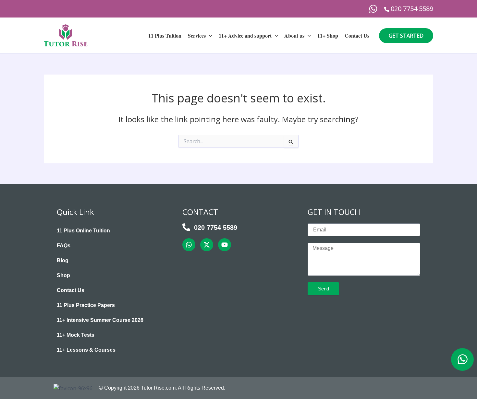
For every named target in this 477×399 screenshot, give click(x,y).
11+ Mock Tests (75, 335)
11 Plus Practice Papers (86, 305)
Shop (63, 275)
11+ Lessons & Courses (86, 350)
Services (197, 35)
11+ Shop (327, 35)
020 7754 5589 (215, 227)
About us (294, 35)
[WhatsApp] (373, 8)
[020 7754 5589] (186, 227)
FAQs (63, 245)
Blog (62, 260)
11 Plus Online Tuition (83, 230)
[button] (209, 36)
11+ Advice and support (245, 35)
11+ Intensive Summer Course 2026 (100, 320)
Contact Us (357, 35)
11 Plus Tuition (164, 35)
